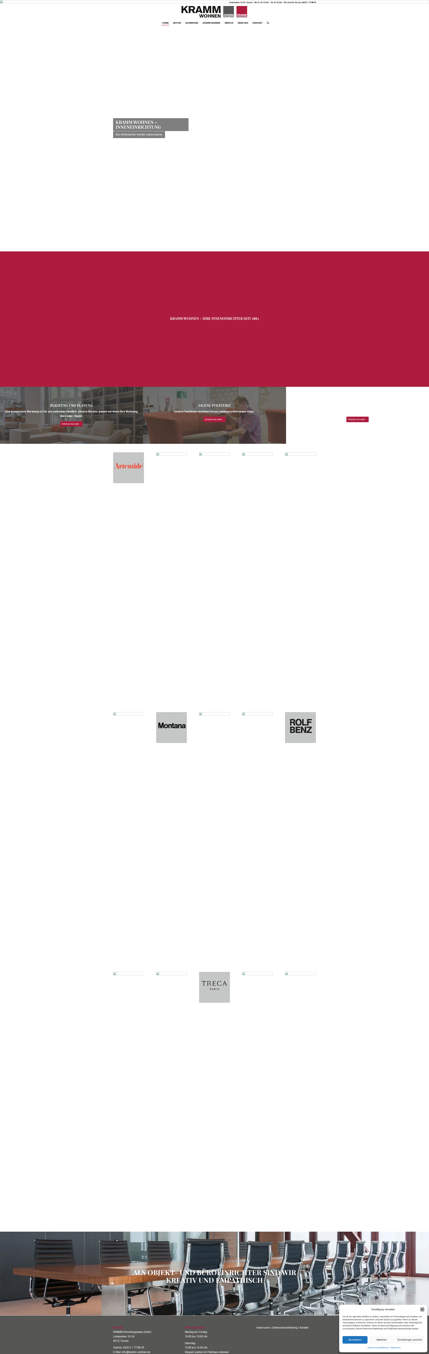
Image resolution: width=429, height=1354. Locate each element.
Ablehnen (381, 1339)
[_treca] (214, 959)
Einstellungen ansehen (409, 1339)
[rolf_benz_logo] (300, 699)
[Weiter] (426, 111)
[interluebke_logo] (300, 550)
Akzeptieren (354, 1339)
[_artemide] (128, 439)
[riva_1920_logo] (257, 809)
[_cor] (214, 550)
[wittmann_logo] (300, 1069)
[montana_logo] (171, 699)
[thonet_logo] (171, 1069)
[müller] (214, 809)
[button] (422, 1309)
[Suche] (267, 23)
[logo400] (214, 12)
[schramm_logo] (128, 1069)
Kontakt (304, 1299)
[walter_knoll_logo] (257, 1069)
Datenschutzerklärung (378, 1347)
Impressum (395, 1347)
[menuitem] (165, 23)
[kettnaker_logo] (128, 809)
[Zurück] (3, 111)
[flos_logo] (257, 550)
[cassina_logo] (171, 550)
